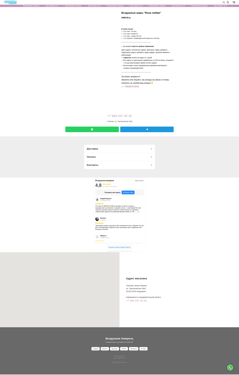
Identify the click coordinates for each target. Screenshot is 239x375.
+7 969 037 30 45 (136, 300)
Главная (95, 348)
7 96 (112, 116)
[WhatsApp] (92, 129)
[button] (224, 2)
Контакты (134, 348)
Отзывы (143, 348)
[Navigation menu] (234, 2)
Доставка (114, 348)
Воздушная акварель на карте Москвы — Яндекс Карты (119, 250)
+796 (126, 86)
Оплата (124, 348)
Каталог (104, 348)
